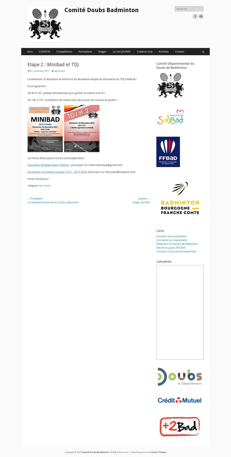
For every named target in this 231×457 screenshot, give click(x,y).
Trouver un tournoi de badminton (176, 251)
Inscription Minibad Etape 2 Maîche (49, 165)
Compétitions (64, 51)
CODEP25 (44, 51)
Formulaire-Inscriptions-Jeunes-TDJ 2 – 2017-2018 (58, 172)
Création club (145, 51)
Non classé (44, 185)
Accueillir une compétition (171, 236)
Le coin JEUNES (122, 51)
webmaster (59, 70)
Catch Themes (158, 452)
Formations (85, 51)
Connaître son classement (171, 240)
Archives (164, 51)
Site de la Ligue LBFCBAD (171, 247)
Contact (179, 51)
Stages (102, 51)
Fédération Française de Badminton (177, 244)
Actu (30, 51)
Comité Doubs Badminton (101, 10)
